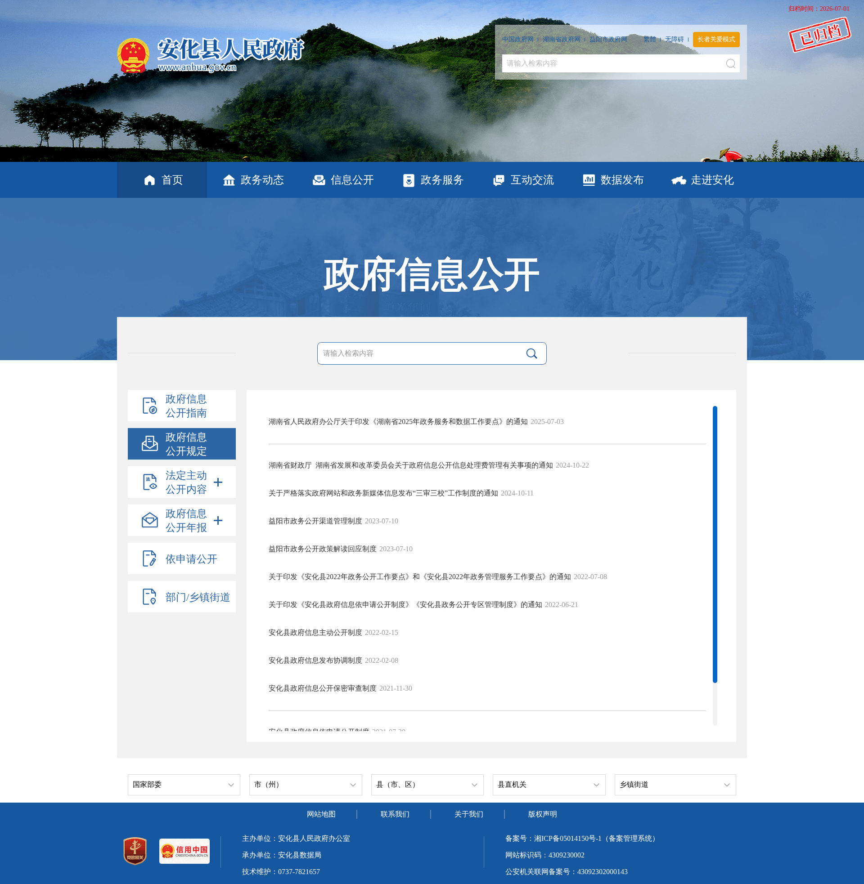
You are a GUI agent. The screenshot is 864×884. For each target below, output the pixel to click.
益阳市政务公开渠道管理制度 (315, 521)
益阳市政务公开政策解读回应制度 (323, 549)
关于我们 (468, 814)
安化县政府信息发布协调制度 (315, 660)
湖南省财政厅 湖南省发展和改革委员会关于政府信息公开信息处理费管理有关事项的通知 (411, 465)
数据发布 (622, 180)
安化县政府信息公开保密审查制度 (323, 688)
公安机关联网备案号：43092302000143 (566, 871)
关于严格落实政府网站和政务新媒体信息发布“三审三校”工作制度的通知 (383, 493)
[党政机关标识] (135, 852)
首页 (172, 180)
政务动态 (262, 180)
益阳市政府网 (608, 39)
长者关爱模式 (716, 39)
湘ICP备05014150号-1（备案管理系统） (596, 838)
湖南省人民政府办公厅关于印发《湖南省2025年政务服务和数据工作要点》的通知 (398, 421)
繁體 (650, 39)
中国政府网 (518, 39)
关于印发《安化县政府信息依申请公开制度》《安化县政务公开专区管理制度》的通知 (405, 604)
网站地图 (321, 814)
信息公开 (352, 180)
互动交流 (532, 180)
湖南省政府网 (561, 39)
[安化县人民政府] (211, 52)
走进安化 (712, 180)
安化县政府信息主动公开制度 (315, 632)
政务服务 (442, 180)
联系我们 (395, 814)
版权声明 (542, 814)
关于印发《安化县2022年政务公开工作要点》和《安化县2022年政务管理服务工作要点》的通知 (420, 576)
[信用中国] (184, 852)
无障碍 (674, 39)
